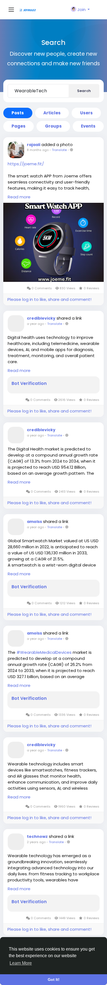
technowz (37, 836)
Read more (19, 197)
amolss (34, 521)
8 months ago (38, 150)
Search (84, 90)
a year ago (35, 324)
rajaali (33, 144)
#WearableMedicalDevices (44, 652)
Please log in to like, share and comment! (49, 299)
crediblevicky (41, 318)
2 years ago (36, 842)
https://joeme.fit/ (26, 164)
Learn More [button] (21, 963)
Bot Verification (29, 383)
